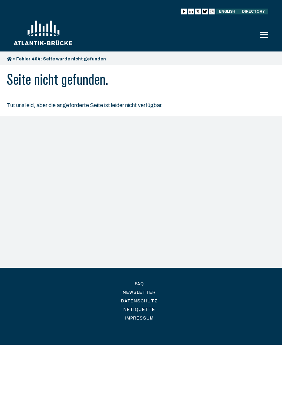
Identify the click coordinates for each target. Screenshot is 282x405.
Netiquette (139, 309)
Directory (253, 11)
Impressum (139, 318)
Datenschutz (139, 301)
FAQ (139, 283)
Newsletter (139, 292)
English (227, 11)
